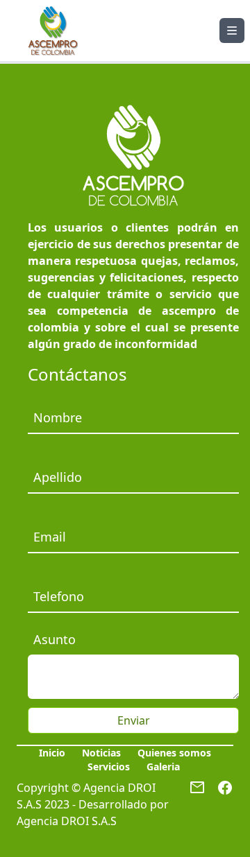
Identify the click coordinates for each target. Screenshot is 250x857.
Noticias (101, 752)
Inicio (52, 752)
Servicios (109, 766)
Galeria (163, 766)
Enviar (133, 720)
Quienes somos (174, 752)
